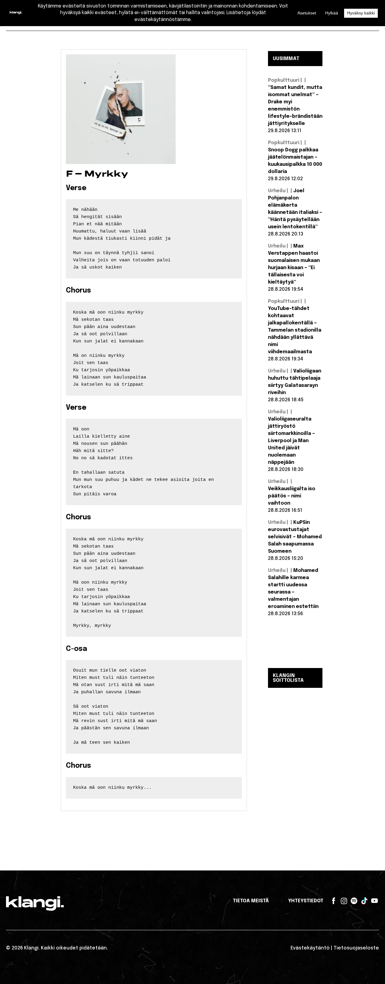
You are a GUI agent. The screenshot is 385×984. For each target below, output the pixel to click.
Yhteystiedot (305, 901)
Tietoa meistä (251, 901)
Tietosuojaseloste (356, 948)
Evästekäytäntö (310, 948)
